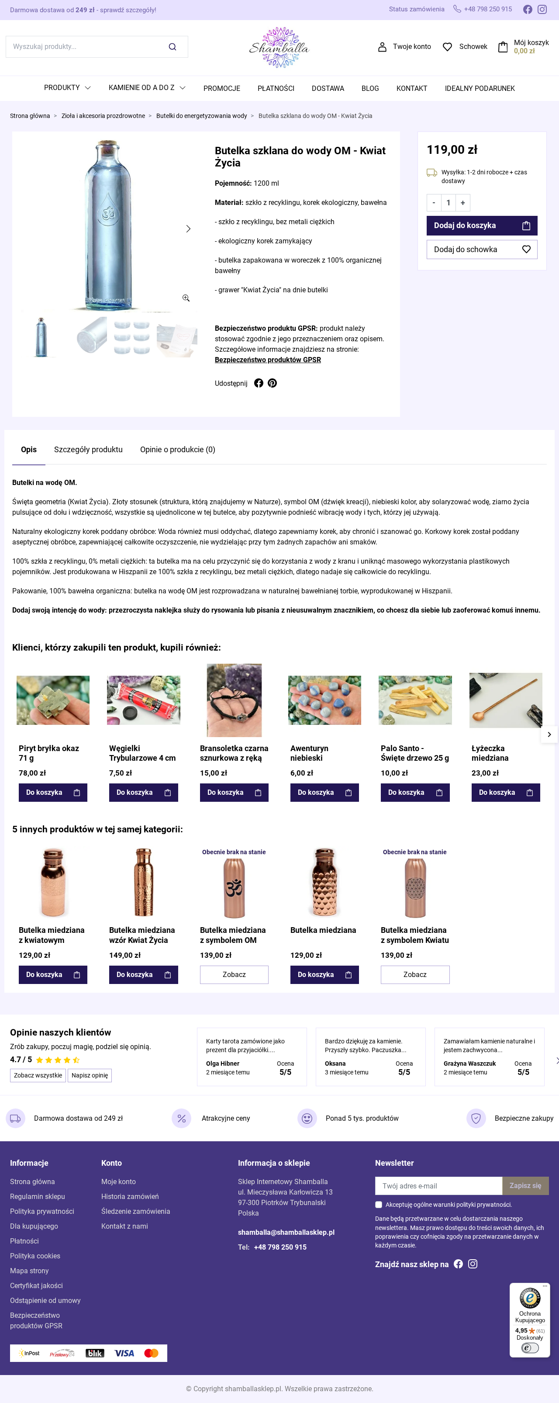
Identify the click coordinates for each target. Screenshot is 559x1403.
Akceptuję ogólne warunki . (449, 1204)
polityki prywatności (483, 1204)
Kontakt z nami (124, 1226)
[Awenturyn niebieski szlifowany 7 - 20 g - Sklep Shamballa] (324, 700)
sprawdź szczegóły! (128, 10)
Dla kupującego (34, 1226)
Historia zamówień (130, 1196)
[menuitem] (67, 88)
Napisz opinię (90, 1075)
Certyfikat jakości (36, 1286)
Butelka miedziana (323, 930)
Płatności (24, 1241)
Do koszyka (44, 792)
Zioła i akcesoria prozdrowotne (103, 116)
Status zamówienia (417, 9)
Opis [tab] (29, 449)
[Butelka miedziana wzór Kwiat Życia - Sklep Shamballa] (143, 882)
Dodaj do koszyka (465, 225)
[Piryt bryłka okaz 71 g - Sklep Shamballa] (53, 700)
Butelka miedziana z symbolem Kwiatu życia (415, 940)
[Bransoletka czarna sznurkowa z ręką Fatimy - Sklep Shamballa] (234, 700)
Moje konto (118, 1182)
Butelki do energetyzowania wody (201, 116)
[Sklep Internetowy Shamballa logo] (279, 46)
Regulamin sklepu (37, 1196)
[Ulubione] (82, 671)
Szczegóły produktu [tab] (88, 449)
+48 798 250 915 (488, 9)
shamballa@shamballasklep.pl (286, 1232)
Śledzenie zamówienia (135, 1211)
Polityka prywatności (42, 1211)
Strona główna (30, 116)
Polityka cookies (35, 1256)
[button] (524, 46)
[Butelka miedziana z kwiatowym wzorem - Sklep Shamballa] (53, 882)
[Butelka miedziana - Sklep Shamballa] (324, 882)
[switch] (530, 1348)
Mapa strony (29, 1271)
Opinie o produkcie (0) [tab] (177, 449)
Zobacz (234, 974)
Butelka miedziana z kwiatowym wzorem (52, 940)
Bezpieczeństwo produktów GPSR (268, 360)
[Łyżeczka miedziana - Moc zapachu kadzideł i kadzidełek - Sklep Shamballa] (505, 700)
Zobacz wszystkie (38, 1075)
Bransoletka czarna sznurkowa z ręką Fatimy (234, 758)
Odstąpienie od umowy (45, 1300)
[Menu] (545, 1288)
